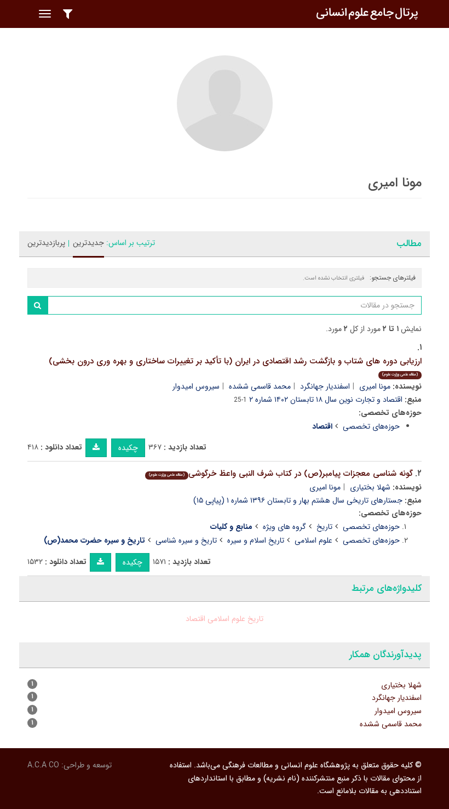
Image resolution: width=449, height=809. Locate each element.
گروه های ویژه (284, 527)
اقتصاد (195, 619)
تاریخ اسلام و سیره (255, 540)
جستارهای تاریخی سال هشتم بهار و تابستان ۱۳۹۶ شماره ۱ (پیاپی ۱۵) (297, 500)
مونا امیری (374, 386)
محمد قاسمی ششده (260, 386)
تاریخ (324, 527)
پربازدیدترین (46, 243)
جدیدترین (88, 243)
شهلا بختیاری (370, 487)
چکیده (128, 448)
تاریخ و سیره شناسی (186, 540)
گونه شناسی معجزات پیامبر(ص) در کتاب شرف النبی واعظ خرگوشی (281, 473)
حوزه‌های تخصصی (371, 426)
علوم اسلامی (313, 540)
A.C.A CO (43, 765)
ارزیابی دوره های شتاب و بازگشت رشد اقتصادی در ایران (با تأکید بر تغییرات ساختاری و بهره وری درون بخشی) (235, 366)
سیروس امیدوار (196, 386)
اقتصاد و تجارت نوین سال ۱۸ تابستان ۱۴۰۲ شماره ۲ (325, 400)
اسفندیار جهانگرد (325, 386)
